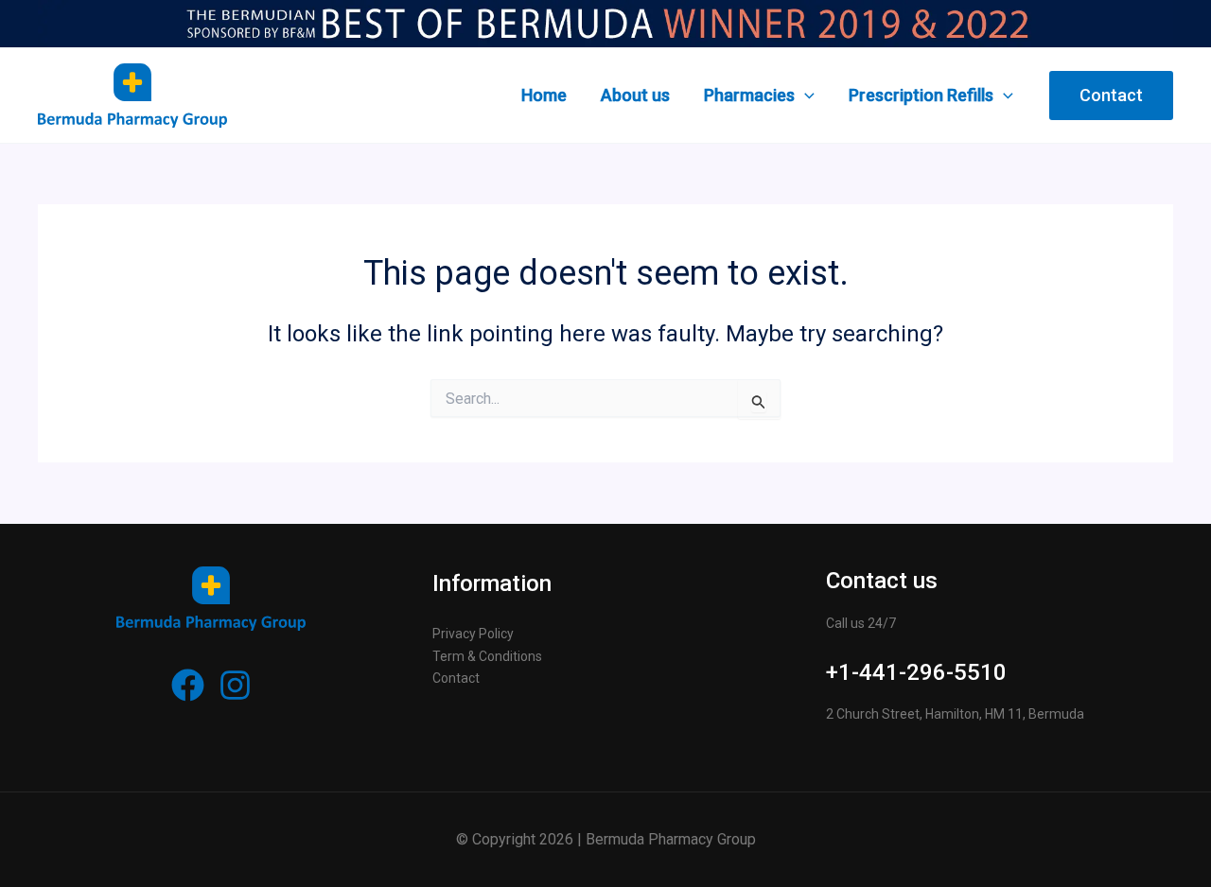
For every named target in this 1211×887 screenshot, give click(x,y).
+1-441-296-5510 (916, 672)
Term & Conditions (487, 656)
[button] (1111, 95)
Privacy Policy (473, 633)
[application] (805, 95)
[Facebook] (187, 685)
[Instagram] (235, 685)
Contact (456, 678)
